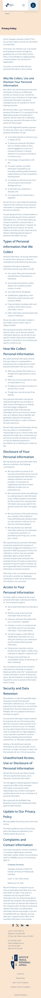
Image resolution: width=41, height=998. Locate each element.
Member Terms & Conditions (20, 987)
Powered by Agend (20, 995)
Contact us (20, 974)
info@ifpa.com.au (18, 943)
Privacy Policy (20, 978)
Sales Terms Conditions (20, 983)
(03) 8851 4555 (16, 940)
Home (7, 13)
